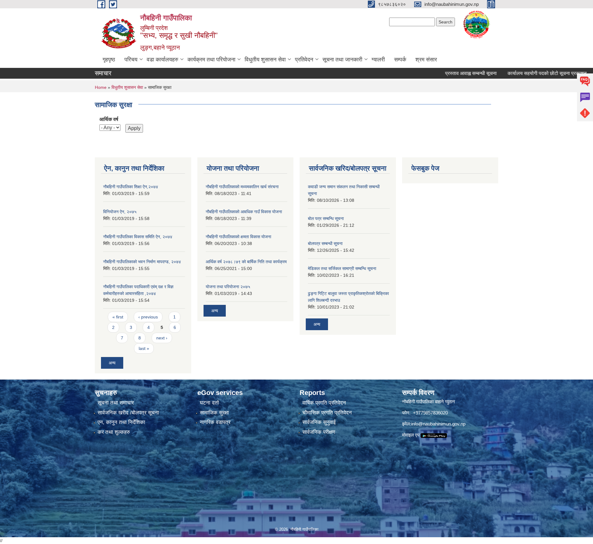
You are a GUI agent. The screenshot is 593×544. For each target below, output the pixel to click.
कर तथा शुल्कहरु (114, 432)
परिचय (130, 59)
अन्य (112, 362)
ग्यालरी (378, 59)
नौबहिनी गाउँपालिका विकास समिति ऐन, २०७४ (137, 236)
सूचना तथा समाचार (116, 403)
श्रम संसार (426, 59)
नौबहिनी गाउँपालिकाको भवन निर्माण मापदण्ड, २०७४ (142, 261)
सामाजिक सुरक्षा (214, 413)
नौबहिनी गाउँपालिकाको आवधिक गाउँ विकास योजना (244, 211)
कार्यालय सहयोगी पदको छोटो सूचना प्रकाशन (531, 73)
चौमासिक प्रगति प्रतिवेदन (327, 413)
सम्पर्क (400, 59)
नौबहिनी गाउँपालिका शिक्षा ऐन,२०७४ (130, 186)
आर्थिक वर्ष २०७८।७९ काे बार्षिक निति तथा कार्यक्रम (246, 261)
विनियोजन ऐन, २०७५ (120, 211)
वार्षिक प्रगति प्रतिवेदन (324, 403)
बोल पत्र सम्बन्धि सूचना (326, 218)
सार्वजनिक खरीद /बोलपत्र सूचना (128, 413)
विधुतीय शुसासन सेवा (265, 59)
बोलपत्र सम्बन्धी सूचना (325, 243)
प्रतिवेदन (304, 59)
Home (101, 87)
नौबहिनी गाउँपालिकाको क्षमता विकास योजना (238, 236)
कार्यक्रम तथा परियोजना (211, 59)
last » (144, 348)
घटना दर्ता (209, 403)
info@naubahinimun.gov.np (438, 423)
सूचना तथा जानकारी (342, 59)
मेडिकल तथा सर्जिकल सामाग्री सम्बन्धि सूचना (342, 268)
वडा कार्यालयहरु (162, 59)
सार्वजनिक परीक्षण (318, 432)
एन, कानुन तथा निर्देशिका (121, 422)
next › (161, 337)
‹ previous (148, 316)
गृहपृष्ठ (109, 59)
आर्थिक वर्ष (108, 119)
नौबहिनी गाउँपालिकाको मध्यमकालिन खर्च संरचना (242, 186)
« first (117, 316)
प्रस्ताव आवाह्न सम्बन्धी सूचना (455, 73)
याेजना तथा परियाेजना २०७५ (228, 286)
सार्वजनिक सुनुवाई (319, 422)
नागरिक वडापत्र (215, 422)
